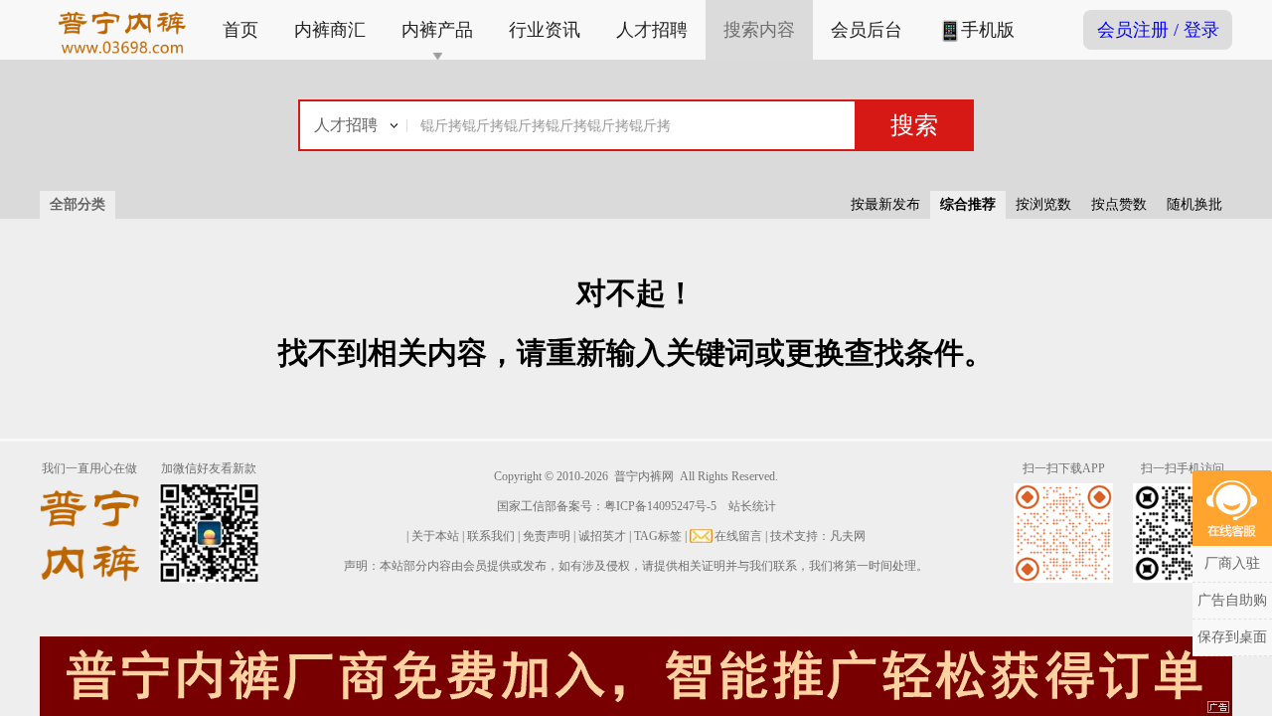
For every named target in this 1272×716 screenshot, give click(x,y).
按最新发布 (885, 204)
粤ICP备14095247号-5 (660, 506)
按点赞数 (1119, 204)
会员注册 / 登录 (1158, 30)
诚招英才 (602, 536)
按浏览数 (1043, 204)
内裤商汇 (330, 30)
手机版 (988, 30)
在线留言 (738, 536)
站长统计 (752, 506)
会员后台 (866, 30)
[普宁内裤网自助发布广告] (1219, 708)
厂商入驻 (1232, 563)
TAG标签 (658, 536)
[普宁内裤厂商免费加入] (636, 674)
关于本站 (435, 536)
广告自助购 (1232, 600)
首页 (240, 30)
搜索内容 (759, 30)
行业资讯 (544, 30)
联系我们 (491, 536)
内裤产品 (437, 30)
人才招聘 (652, 30)
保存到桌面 (1232, 636)
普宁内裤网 (644, 476)
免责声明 (546, 536)
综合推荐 (968, 204)
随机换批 (1194, 204)
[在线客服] (1232, 508)
